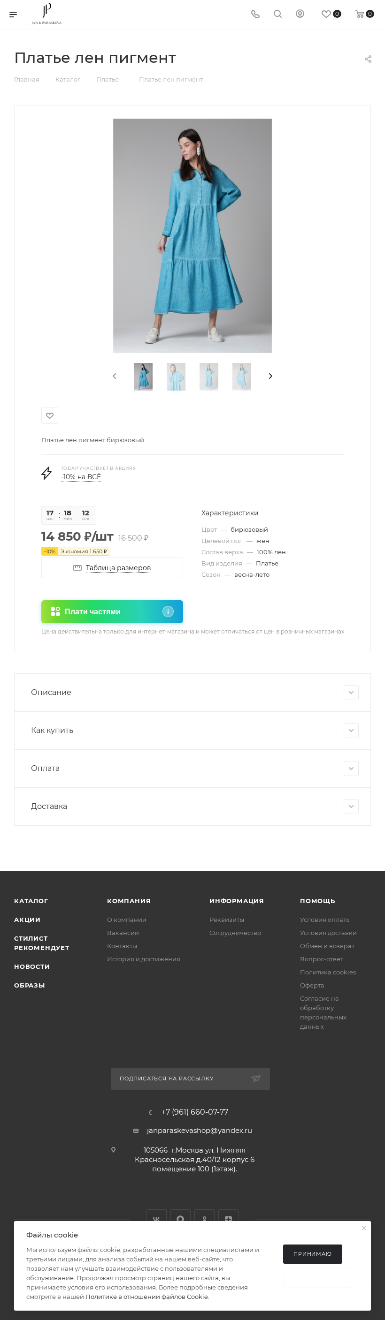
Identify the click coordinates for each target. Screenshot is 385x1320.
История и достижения (143, 959)
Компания (129, 901)
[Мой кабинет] (300, 14)
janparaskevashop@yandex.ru (199, 1130)
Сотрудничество (235, 932)
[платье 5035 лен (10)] (192, 236)
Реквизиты (226, 919)
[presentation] (113, 376)
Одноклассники (204, 1219)
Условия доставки (328, 932)
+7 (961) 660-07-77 (195, 1112)
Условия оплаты (325, 919)
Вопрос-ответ (321, 959)
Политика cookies (328, 972)
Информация (236, 901)
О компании (126, 919)
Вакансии (123, 932)
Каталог (31, 901)
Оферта (312, 985)
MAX (180, 1219)
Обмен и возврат (327, 946)
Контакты (122, 946)
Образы (29, 985)
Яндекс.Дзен (228, 1219)
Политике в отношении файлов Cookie (146, 1296)
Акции (27, 919)
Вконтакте (156, 1219)
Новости (32, 966)
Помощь (317, 901)
